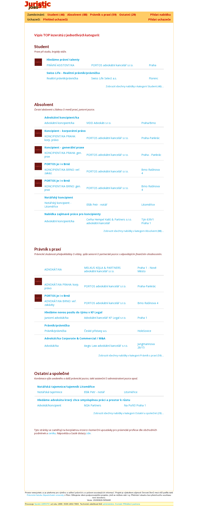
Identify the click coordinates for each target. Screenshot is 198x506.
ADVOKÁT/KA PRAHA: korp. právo (61, 286)
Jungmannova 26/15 (146, 345)
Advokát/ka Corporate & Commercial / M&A (75, 338)
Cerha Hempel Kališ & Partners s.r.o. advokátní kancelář (109, 221)
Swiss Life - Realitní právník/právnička (74, 73)
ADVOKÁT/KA (53, 269)
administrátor (108, 504)
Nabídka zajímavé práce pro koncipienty (73, 214)
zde (88, 433)
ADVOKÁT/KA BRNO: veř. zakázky (60, 303)
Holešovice (144, 331)
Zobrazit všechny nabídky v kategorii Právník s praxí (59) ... (131, 355)
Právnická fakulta (34, 495)
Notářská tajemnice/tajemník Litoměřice (66, 386)
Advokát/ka (51, 346)
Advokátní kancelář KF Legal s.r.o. (105, 318)
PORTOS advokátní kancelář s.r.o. (112, 65)
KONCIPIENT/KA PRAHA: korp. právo (60, 138)
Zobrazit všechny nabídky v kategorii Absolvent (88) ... (133, 231)
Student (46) (56, 14)
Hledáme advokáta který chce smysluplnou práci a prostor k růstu (84, 400)
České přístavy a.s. (95, 331)
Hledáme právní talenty (63, 59)
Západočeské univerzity (53, 495)
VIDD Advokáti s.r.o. (98, 123)
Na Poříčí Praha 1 (135, 405)
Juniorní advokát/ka (56, 318)
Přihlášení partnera (131, 504)
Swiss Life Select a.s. (104, 78)
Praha (152, 65)
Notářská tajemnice (49, 392)
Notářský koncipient (59, 197)
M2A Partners (92, 405)
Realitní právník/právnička (62, 78)
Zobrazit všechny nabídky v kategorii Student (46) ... (135, 86)
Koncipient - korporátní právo (65, 131)
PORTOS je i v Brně (57, 164)
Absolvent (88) (77, 14)
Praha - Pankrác (151, 155)
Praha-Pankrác (150, 138)
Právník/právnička (57, 325)
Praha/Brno (148, 123)
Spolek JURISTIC (42, 504)
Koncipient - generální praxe (64, 147)
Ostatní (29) (127, 14)
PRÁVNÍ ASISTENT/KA (60, 65)
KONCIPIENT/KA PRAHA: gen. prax (63, 154)
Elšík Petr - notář (96, 204)
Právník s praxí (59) (103, 14)
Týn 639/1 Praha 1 (147, 221)
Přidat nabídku (160, 14)
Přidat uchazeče (159, 19)
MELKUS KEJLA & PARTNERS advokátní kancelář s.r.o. (102, 269)
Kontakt (118, 504)
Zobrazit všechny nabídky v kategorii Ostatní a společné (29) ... (128, 413)
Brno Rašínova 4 (150, 171)
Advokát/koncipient (49, 405)
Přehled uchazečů (55, 19)
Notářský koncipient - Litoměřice (57, 204)
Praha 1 (142, 318)
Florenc (153, 78)
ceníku (52, 433)
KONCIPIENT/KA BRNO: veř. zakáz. (62, 171)
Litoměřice (148, 204)
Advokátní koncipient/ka (62, 117)
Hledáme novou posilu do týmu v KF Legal (73, 312)
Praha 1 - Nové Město (146, 269)
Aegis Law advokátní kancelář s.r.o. (106, 346)
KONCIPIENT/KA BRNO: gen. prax (62, 188)
